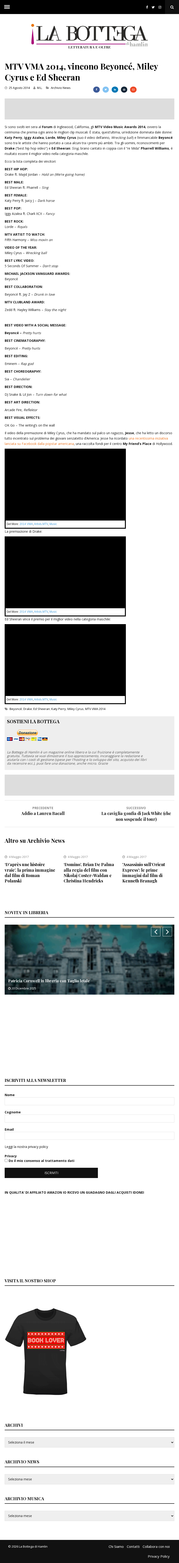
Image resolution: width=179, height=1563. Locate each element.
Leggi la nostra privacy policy (26, 1146)
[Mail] (133, 90)
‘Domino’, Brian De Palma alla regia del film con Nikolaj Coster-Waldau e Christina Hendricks (89, 873)
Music (53, 524)
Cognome (13, 1112)
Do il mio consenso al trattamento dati (41, 1160)
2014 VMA (26, 524)
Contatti (133, 1546)
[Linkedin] (115, 90)
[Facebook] (147, 7)
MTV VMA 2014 (95, 709)
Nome (10, 1095)
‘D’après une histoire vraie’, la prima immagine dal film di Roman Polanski (30, 873)
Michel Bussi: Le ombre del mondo (47, 980)
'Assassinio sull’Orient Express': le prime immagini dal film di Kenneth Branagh (143, 873)
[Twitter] (153, 7)
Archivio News (61, 88)
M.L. (39, 88)
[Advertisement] (89, 108)
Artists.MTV (41, 524)
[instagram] (161, 7)
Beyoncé (16, 709)
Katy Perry (58, 709)
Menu (7, 7)
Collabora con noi (156, 1546)
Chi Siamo (116, 1546)
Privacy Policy (159, 1556)
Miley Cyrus (75, 709)
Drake (27, 709)
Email (10, 1129)
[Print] (124, 90)
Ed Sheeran (41, 709)
